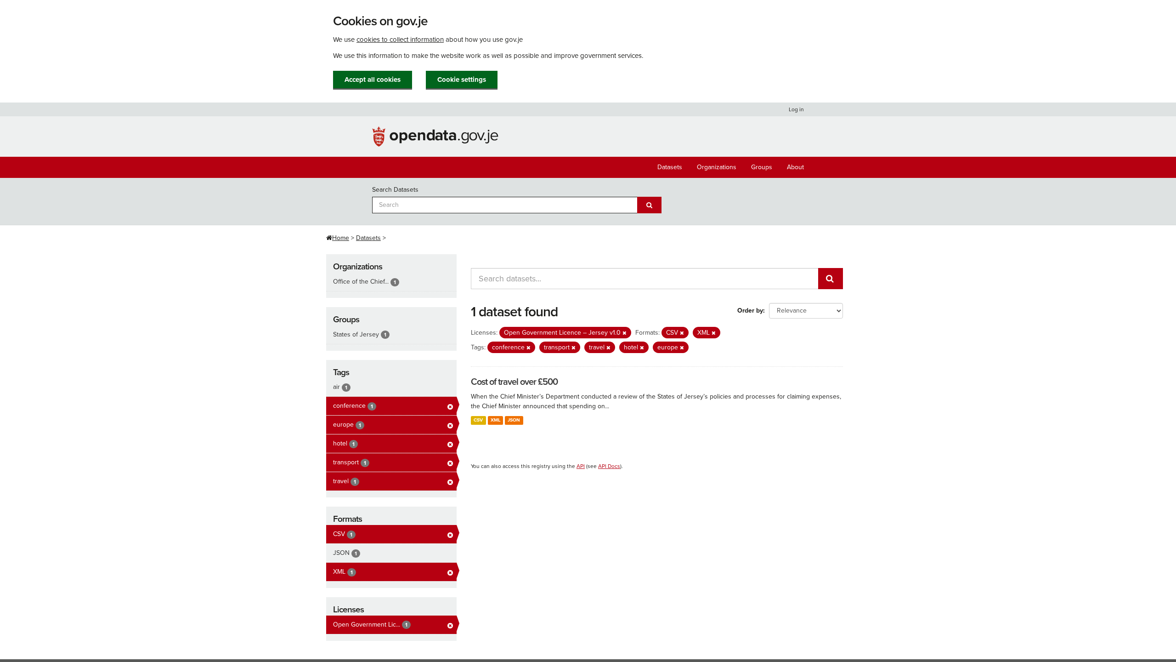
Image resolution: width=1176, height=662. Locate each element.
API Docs (609, 466)
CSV (478, 420)
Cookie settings (461, 79)
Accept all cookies (373, 79)
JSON (514, 420)
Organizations (716, 167)
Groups (761, 167)
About (795, 167)
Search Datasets (395, 190)
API (581, 466)
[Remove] (624, 333)
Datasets (669, 167)
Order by (750, 310)
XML (495, 420)
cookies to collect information (400, 39)
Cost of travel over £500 (514, 382)
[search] (830, 278)
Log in (796, 109)
